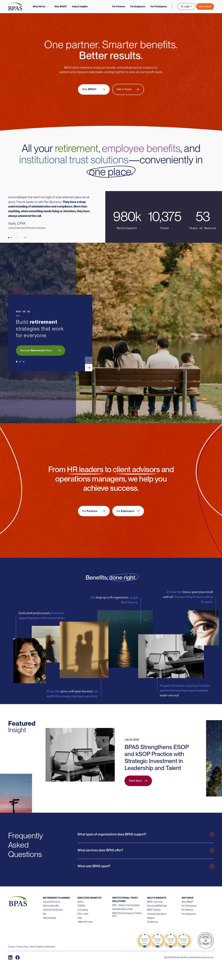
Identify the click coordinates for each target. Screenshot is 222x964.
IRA (44, 914)
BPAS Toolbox (154, 909)
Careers (11, 946)
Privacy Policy (23, 946)
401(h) (80, 902)
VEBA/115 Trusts (85, 921)
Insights (150, 918)
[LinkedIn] (10, 957)
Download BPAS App (157, 905)
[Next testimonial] (24, 237)
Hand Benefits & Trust (122, 909)
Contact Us (152, 921)
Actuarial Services (51, 902)
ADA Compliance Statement (42, 946)
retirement (76, 148)
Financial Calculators (157, 914)
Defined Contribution (53, 909)
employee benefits (141, 148)
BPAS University (155, 902)
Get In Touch (205, 6)
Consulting (83, 909)
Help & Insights (80, 6)
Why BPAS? (60, 6)
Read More (135, 780)
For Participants (158, 6)
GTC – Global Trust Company (126, 905)
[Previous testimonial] (17, 237)
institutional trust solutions (73, 159)
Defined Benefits (51, 905)
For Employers (137, 6)
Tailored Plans (49, 918)
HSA (80, 918)
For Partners (118, 6)
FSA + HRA (83, 914)
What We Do (39, 6)
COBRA (81, 905)
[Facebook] (17, 957)
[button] (88, 360)
